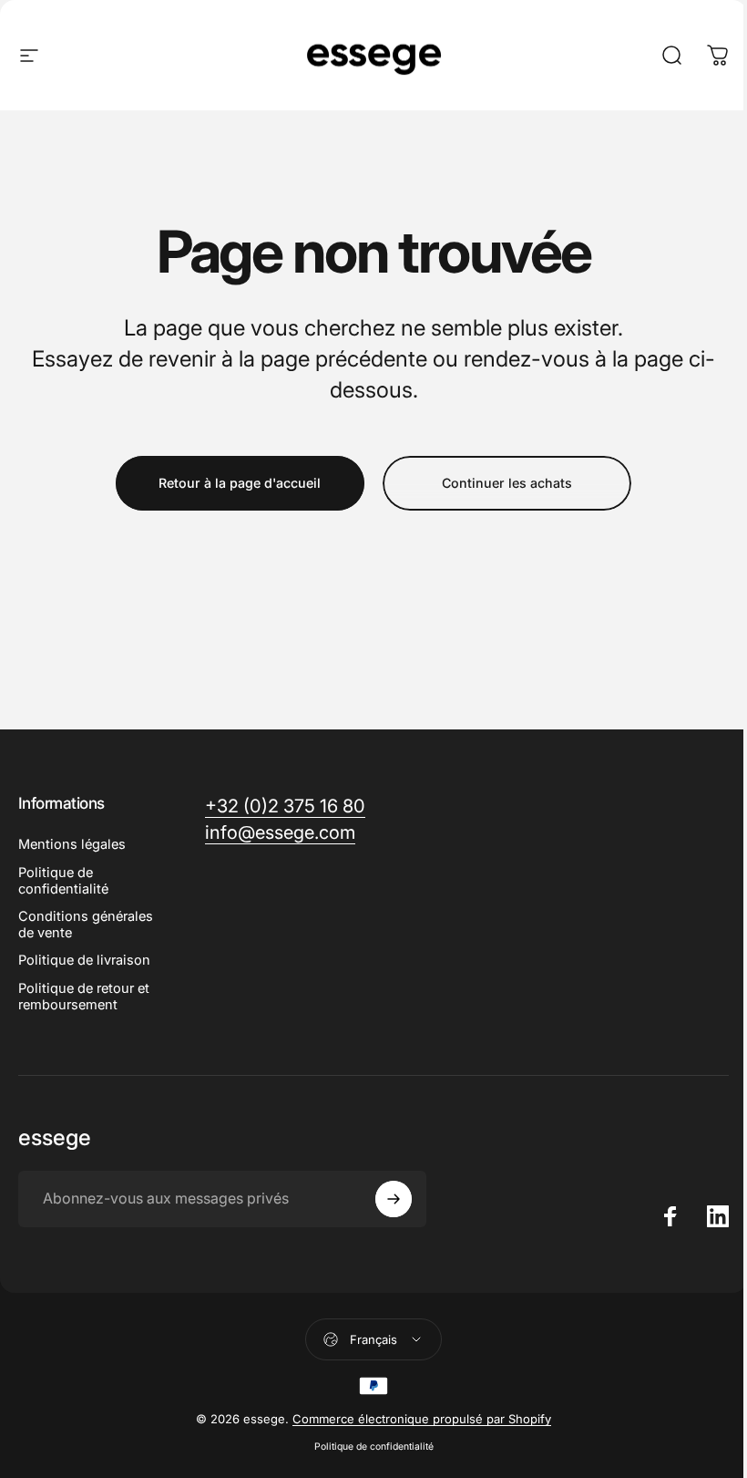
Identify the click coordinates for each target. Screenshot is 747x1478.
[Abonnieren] (393, 1199)
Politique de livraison (84, 960)
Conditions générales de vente (85, 924)
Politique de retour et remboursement (83, 996)
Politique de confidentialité (63, 880)
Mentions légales (72, 844)
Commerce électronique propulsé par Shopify (421, 1418)
